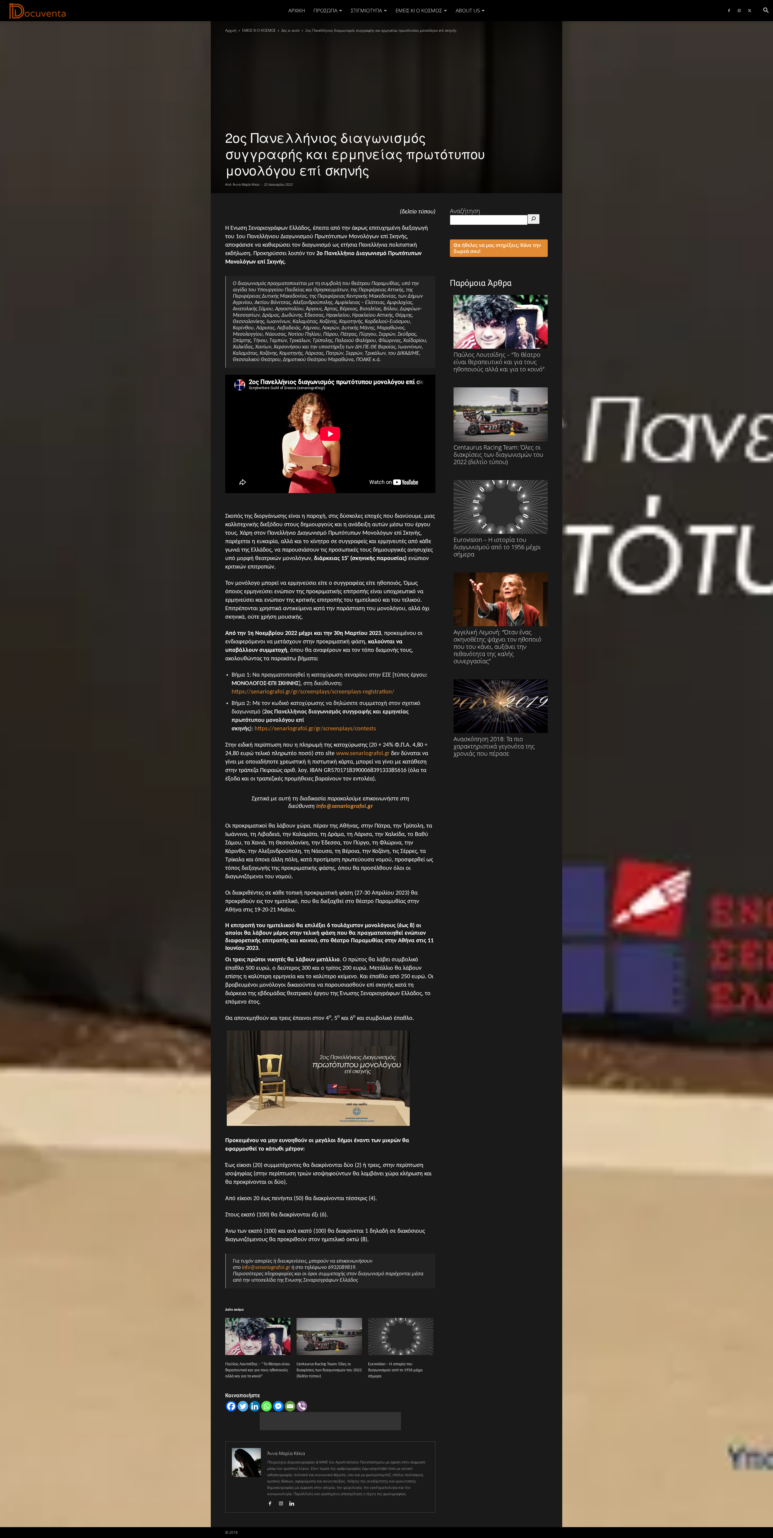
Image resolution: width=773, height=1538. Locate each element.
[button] (766, 10)
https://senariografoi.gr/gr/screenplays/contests (315, 729)
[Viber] (302, 1406)
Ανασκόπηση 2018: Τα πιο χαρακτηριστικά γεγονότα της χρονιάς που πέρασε (494, 746)
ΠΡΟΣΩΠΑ (325, 10)
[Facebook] (728, 10)
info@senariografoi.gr (344, 806)
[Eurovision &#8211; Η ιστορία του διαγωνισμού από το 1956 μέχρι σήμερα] (400, 1336)
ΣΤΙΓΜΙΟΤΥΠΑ (366, 10)
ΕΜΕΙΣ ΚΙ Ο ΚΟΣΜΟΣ (419, 10)
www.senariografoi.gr (363, 754)
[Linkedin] (254, 1406)
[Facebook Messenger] (278, 1406)
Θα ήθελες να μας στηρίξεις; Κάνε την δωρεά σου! (497, 248)
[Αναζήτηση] (534, 219)
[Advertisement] (330, 1421)
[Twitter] (749, 10)
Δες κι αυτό (290, 30)
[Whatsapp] (266, 1406)
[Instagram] (739, 10)
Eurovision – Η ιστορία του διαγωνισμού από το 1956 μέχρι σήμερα (395, 1370)
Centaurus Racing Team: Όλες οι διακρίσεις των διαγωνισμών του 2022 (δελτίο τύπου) (329, 1370)
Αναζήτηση (465, 211)
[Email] (290, 1406)
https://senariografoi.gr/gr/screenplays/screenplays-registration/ (313, 692)
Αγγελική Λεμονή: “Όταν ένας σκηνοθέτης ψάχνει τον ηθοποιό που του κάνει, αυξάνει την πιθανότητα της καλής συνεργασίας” (497, 646)
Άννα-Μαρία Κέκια (246, 184)
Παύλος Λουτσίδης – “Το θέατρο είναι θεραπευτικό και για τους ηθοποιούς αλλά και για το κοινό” (257, 1370)
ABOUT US (468, 10)
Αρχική (296, 10)
